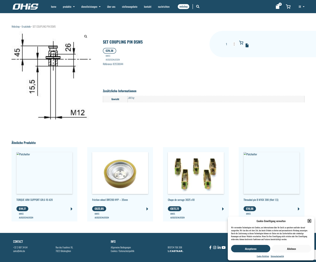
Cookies (114, 251)
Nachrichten (164, 6)
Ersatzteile (26, 26)
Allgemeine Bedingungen (121, 247)
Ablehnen (291, 248)
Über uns (111, 6)
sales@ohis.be (19, 251)
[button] (309, 221)
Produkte (67, 6)
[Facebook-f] (210, 247)
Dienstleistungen (89, 6)
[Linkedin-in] (219, 247)
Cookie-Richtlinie (263, 256)
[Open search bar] (197, 6)
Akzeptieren (250, 248)
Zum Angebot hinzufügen (247, 45)
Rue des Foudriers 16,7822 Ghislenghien (64, 249)
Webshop (16, 26)
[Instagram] (215, 247)
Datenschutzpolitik (277, 256)
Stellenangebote (129, 6)
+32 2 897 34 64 (20, 247)
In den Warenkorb (241, 43)
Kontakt (147, 6)
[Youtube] (223, 247)
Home (53, 6)
